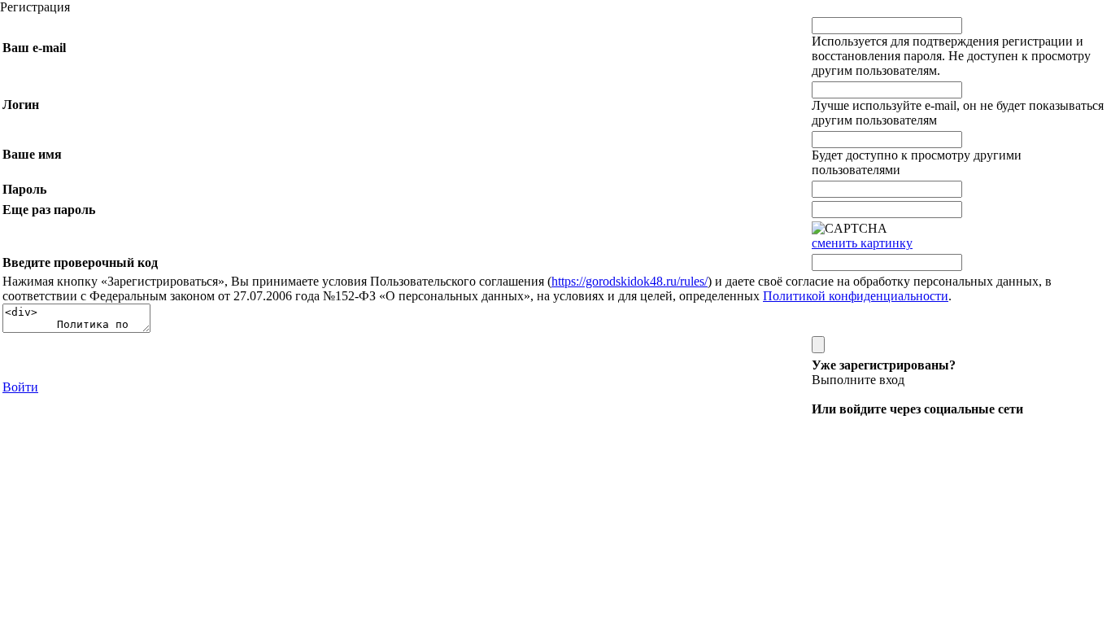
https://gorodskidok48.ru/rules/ (629, 281)
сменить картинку (862, 243)
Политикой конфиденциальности (855, 296)
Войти (20, 387)
